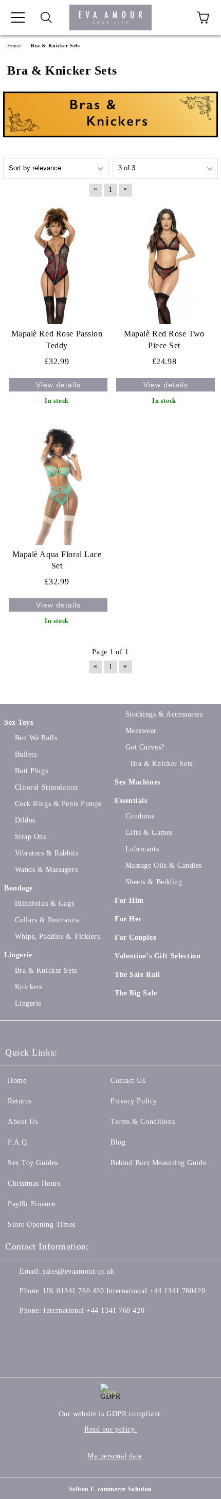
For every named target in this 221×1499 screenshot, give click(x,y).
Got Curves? (144, 747)
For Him (129, 900)
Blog (117, 1142)
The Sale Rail (137, 974)
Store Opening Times (42, 1224)
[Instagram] (64, 1331)
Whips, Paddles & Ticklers (57, 936)
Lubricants (142, 849)
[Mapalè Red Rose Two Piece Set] (164, 263)
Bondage (18, 888)
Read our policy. (110, 1429)
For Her (128, 919)
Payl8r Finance (32, 1204)
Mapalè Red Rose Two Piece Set (164, 339)
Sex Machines (137, 782)
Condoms (139, 816)
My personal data (114, 1456)
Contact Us (127, 1080)
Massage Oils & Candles (163, 865)
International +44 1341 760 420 (93, 1310)
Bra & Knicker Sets (46, 970)
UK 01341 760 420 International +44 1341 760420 (124, 1291)
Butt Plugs (31, 771)
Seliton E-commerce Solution (110, 1489)
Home (17, 1080)
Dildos (25, 820)
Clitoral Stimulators (46, 787)
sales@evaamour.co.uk (78, 1271)
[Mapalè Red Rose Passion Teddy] (56, 263)
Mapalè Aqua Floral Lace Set (57, 560)
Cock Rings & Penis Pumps (58, 804)
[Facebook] (18, 1331)
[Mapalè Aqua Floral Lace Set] (56, 483)
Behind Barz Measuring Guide (158, 1163)
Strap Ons (30, 837)
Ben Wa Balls (36, 738)
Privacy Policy (133, 1101)
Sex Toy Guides (33, 1163)
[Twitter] (41, 1331)
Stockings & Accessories (163, 714)
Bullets (25, 754)
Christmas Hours (34, 1183)
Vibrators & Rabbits (46, 853)
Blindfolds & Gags (44, 903)
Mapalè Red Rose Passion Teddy (57, 339)
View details (58, 385)
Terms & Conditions (142, 1122)
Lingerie (18, 955)
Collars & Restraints (47, 920)
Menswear (141, 731)
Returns (20, 1101)
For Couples (135, 937)
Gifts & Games (149, 832)
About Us (23, 1122)
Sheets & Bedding (153, 882)
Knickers (29, 987)
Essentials (131, 801)
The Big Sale (136, 993)
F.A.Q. (18, 1142)
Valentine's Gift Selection (158, 956)
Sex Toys (18, 722)
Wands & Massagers (46, 869)
